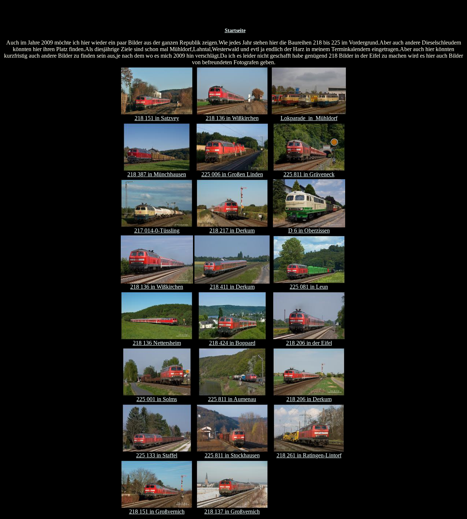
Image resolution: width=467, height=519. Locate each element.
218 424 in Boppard (232, 343)
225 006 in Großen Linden (232, 174)
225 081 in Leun (309, 287)
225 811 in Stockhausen (232, 455)
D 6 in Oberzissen (309, 230)
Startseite (235, 30)
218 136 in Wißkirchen (232, 118)
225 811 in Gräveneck (309, 174)
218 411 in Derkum (232, 287)
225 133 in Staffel (156, 455)
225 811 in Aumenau (232, 399)
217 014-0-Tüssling (157, 230)
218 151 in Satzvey (157, 118)
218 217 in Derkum (232, 230)
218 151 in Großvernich (157, 511)
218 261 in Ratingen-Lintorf (309, 455)
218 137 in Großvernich (232, 511)
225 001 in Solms (156, 399)
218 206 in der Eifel (309, 343)
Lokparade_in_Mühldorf (309, 118)
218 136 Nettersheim (157, 343)
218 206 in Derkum (309, 399)
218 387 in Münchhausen (156, 174)
